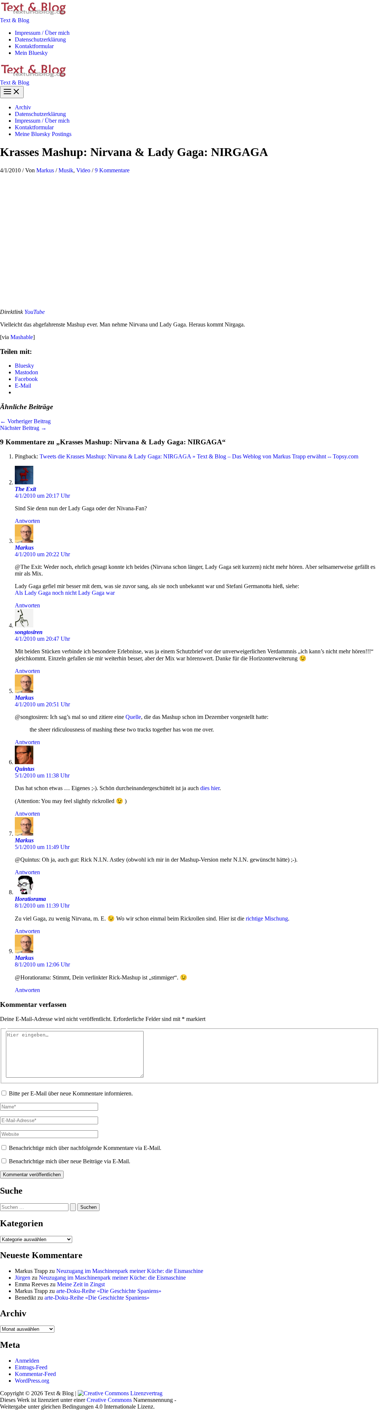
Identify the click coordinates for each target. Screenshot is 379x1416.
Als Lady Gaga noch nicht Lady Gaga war (65, 593)
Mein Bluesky (31, 53)
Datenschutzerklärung (40, 39)
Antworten (27, 521)
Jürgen (22, 1277)
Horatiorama (30, 899)
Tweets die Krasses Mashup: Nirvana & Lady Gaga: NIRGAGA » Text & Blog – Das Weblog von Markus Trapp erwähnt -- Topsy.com (199, 456)
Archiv (23, 107)
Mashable (21, 337)
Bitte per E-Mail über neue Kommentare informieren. (71, 1093)
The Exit (25, 489)
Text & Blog (14, 20)
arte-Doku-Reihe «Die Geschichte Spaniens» (108, 1291)
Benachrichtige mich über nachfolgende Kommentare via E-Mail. (85, 1148)
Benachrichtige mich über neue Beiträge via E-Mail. (69, 1161)
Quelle (133, 717)
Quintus (24, 769)
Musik (65, 170)
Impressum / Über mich (42, 33)
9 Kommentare (112, 170)
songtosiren (29, 632)
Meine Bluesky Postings (43, 134)
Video (83, 170)
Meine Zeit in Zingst (81, 1284)
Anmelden (27, 1360)
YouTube (34, 312)
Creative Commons (109, 1400)
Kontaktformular (34, 46)
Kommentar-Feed (35, 1374)
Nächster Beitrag (23, 428)
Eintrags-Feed (31, 1367)
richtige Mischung (267, 918)
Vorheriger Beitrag (25, 421)
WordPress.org (32, 1380)
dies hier (209, 788)
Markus (24, 547)
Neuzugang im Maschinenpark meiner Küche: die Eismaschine (129, 1271)
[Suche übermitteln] (73, 1207)
